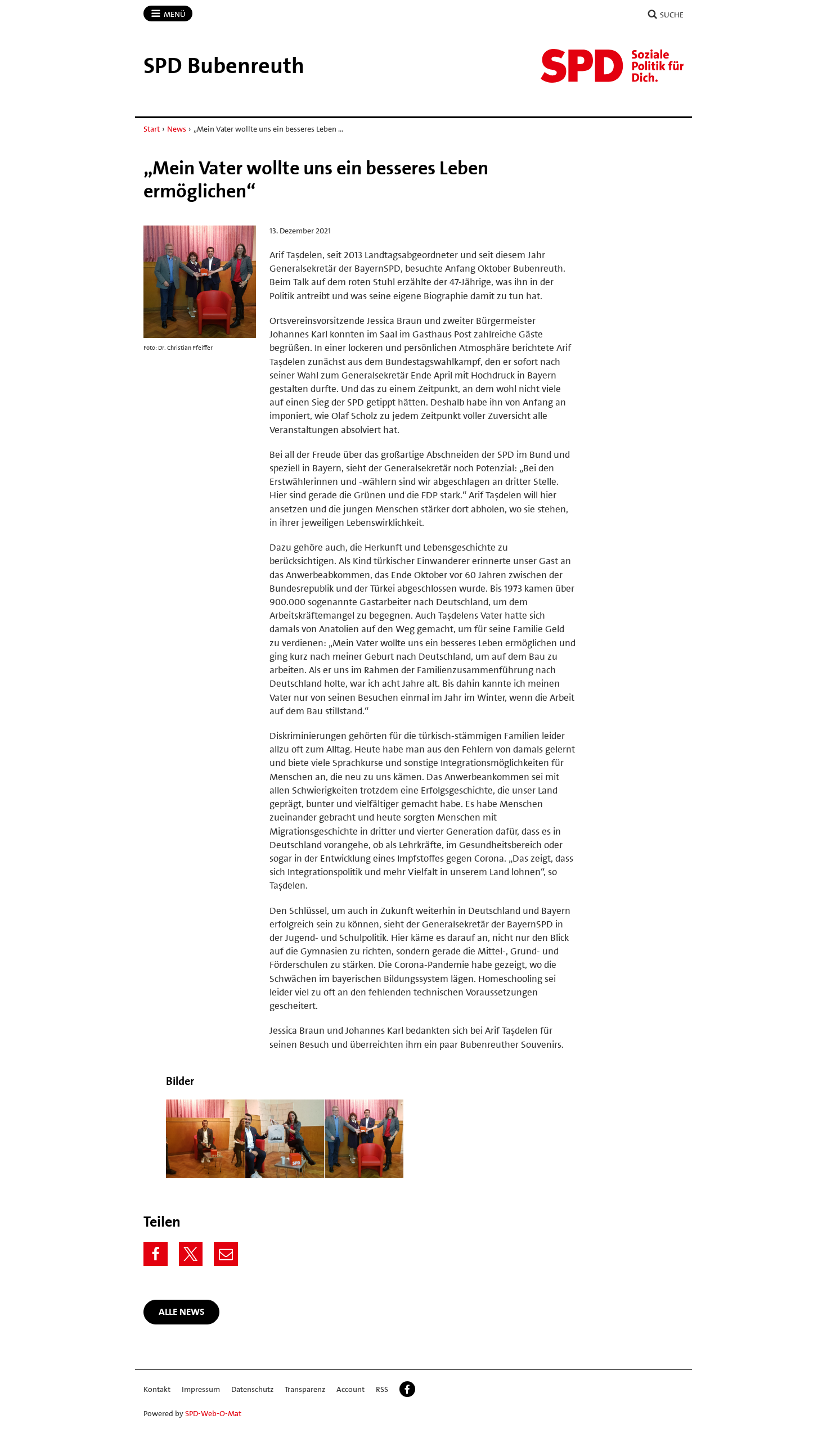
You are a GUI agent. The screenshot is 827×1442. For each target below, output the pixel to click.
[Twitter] (191, 1254)
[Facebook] (155, 1254)
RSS (382, 1389)
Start (151, 129)
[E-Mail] (226, 1254)
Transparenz (305, 1389)
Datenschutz (252, 1389)
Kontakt (156, 1389)
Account (350, 1389)
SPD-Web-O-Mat (213, 1413)
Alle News (182, 1311)
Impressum (201, 1389)
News (176, 129)
